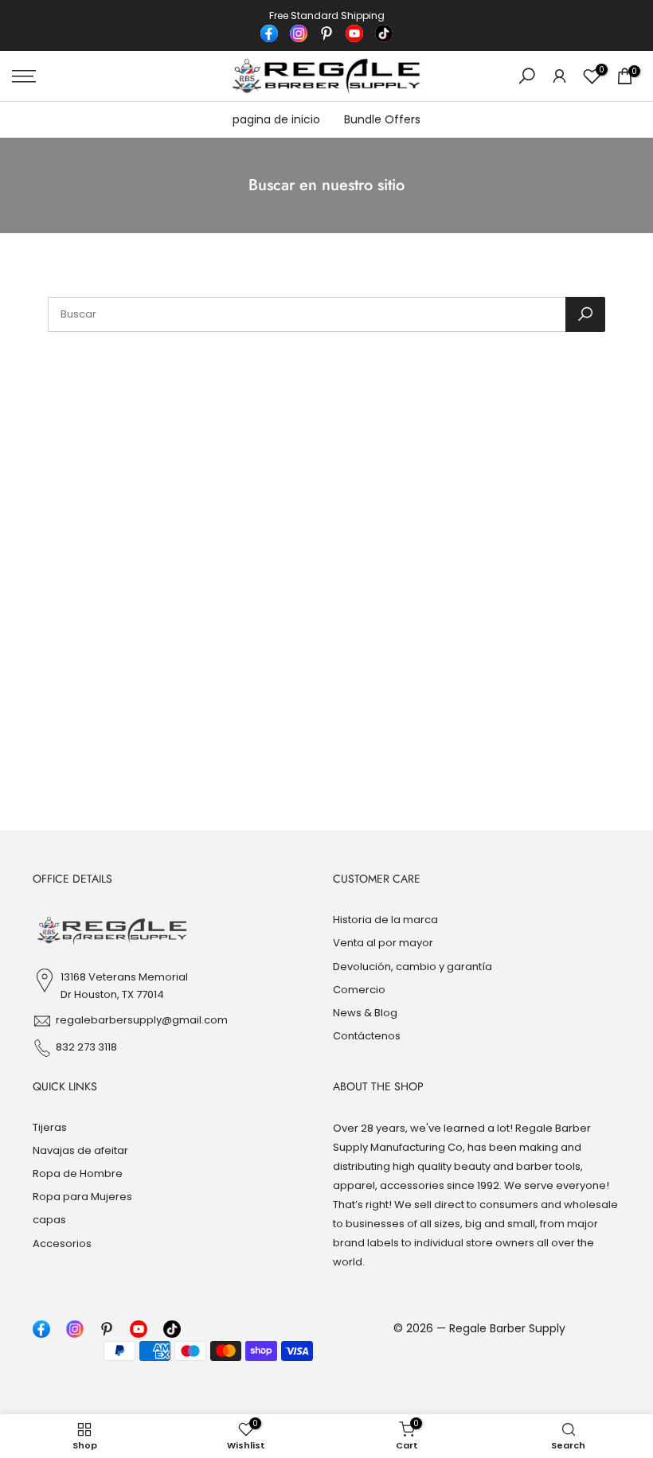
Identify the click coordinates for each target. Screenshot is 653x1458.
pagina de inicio (276, 119)
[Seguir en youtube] (354, 33)
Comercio (359, 989)
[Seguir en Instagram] (298, 33)
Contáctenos (367, 1035)
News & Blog (365, 1012)
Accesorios (62, 1243)
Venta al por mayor (383, 942)
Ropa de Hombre (78, 1173)
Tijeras (50, 1127)
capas (49, 1219)
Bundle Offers (382, 119)
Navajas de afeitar (80, 1150)
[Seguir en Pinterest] (326, 33)
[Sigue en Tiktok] (384, 33)
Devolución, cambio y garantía (412, 966)
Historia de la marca (385, 919)
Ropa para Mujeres (82, 1196)
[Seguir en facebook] (269, 33)
